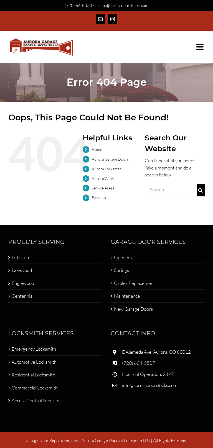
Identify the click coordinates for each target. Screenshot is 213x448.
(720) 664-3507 (138, 363)
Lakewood (22, 270)
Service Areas (103, 188)
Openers (123, 257)
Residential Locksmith (33, 375)
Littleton (20, 257)
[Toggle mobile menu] (200, 47)
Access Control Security (35, 400)
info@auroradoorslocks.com (123, 5)
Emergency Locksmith (34, 349)
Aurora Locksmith (107, 168)
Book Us (99, 197)
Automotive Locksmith (34, 362)
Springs (121, 270)
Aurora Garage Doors (110, 159)
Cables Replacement (134, 283)
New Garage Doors (133, 309)
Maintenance (127, 296)
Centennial (23, 296)
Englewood (23, 283)
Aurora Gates (103, 178)
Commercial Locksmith (35, 388)
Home (97, 149)
